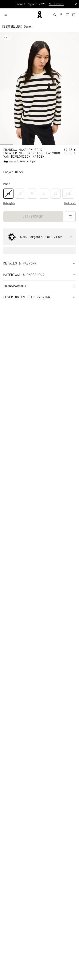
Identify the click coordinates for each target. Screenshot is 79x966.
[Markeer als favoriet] (70, 957)
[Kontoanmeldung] (61, 14)
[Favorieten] (67, 14)
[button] (18, 14)
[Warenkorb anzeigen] (74, 14)
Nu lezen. (56, 4)
